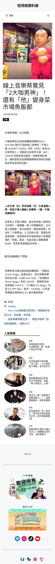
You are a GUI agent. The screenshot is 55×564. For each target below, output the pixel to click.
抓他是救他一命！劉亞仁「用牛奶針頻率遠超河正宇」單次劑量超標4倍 (39, 415)
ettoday (12, 306)
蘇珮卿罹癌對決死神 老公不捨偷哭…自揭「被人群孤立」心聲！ (39, 381)
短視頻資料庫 (27, 6)
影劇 (6, 120)
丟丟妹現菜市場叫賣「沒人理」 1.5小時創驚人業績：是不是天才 (39, 363)
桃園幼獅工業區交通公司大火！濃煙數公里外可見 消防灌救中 (39, 432)
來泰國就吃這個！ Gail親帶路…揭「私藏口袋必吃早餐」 (39, 346)
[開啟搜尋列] (48, 15)
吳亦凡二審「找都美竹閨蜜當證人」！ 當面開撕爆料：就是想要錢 (39, 398)
